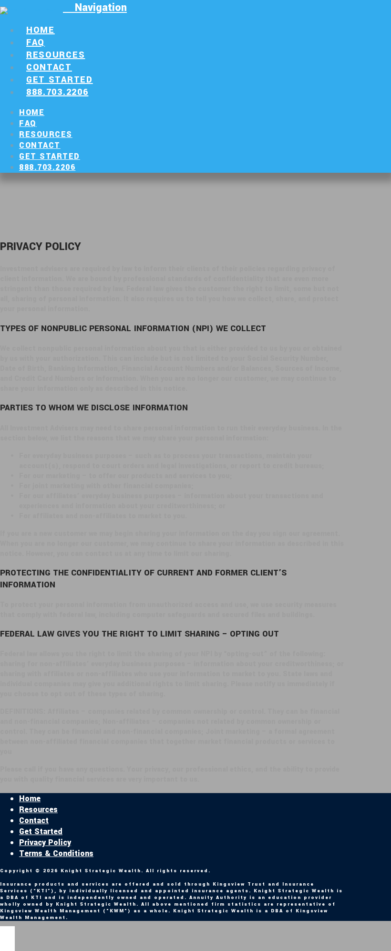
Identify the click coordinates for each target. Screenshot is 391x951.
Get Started (40, 831)
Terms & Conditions (56, 853)
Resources (38, 809)
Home (30, 798)
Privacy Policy (45, 842)
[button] (95, 7)
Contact (34, 820)
